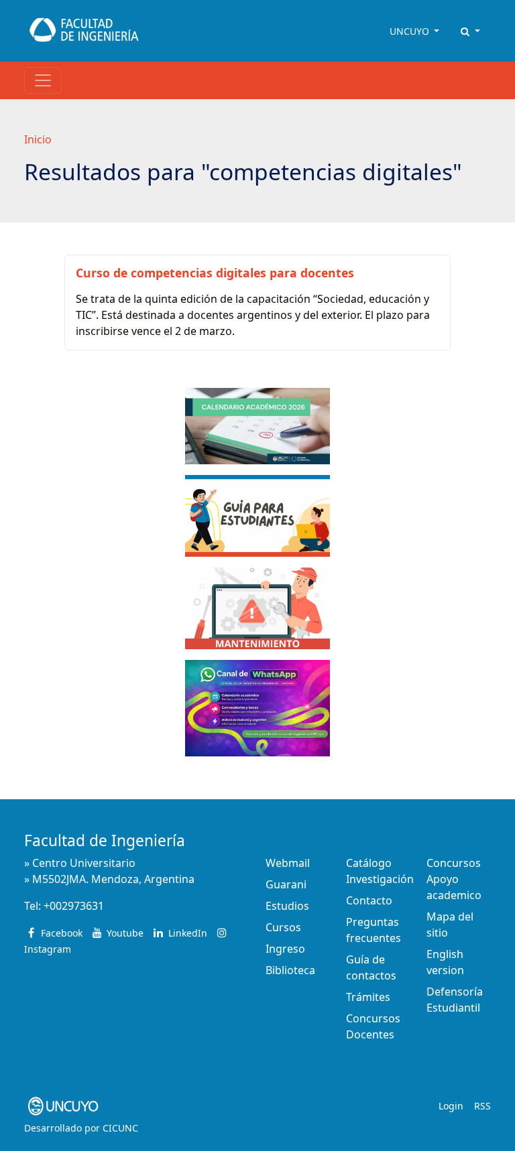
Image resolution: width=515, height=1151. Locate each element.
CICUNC (120, 1128)
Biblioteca (290, 970)
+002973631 (74, 905)
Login (451, 1105)
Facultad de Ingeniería (104, 840)
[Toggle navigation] (43, 80)
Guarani (286, 884)
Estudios (287, 905)
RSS (482, 1105)
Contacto (369, 900)
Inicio (38, 139)
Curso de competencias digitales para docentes (215, 273)
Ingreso (285, 948)
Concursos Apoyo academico (453, 879)
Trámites (368, 997)
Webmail (288, 863)
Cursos (283, 927)
